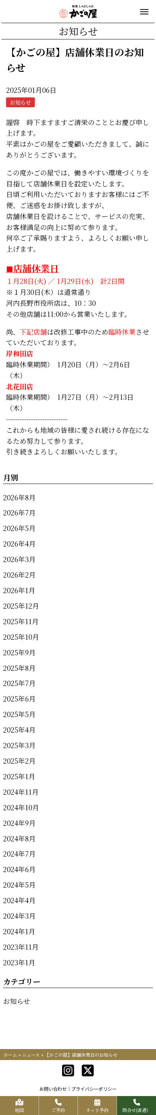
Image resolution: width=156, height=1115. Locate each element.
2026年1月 (19, 590)
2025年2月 (19, 761)
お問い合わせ (53, 1088)
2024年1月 (19, 931)
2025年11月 (21, 621)
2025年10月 (21, 637)
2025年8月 (19, 668)
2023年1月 (19, 962)
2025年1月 (19, 776)
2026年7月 (19, 512)
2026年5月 (19, 528)
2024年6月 (19, 869)
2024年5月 (19, 884)
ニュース (31, 1054)
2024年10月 (21, 807)
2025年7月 (19, 683)
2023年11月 (21, 947)
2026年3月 (19, 559)
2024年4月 (19, 900)
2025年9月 (19, 652)
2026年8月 (19, 497)
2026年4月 (19, 543)
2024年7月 (19, 853)
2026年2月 (19, 574)
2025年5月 (19, 714)
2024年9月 (19, 823)
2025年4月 (19, 729)
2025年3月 (19, 745)
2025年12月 (21, 606)
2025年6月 (19, 698)
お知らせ (16, 1001)
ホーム (10, 1054)
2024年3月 (19, 916)
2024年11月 (21, 792)
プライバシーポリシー (94, 1088)
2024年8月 (19, 838)
